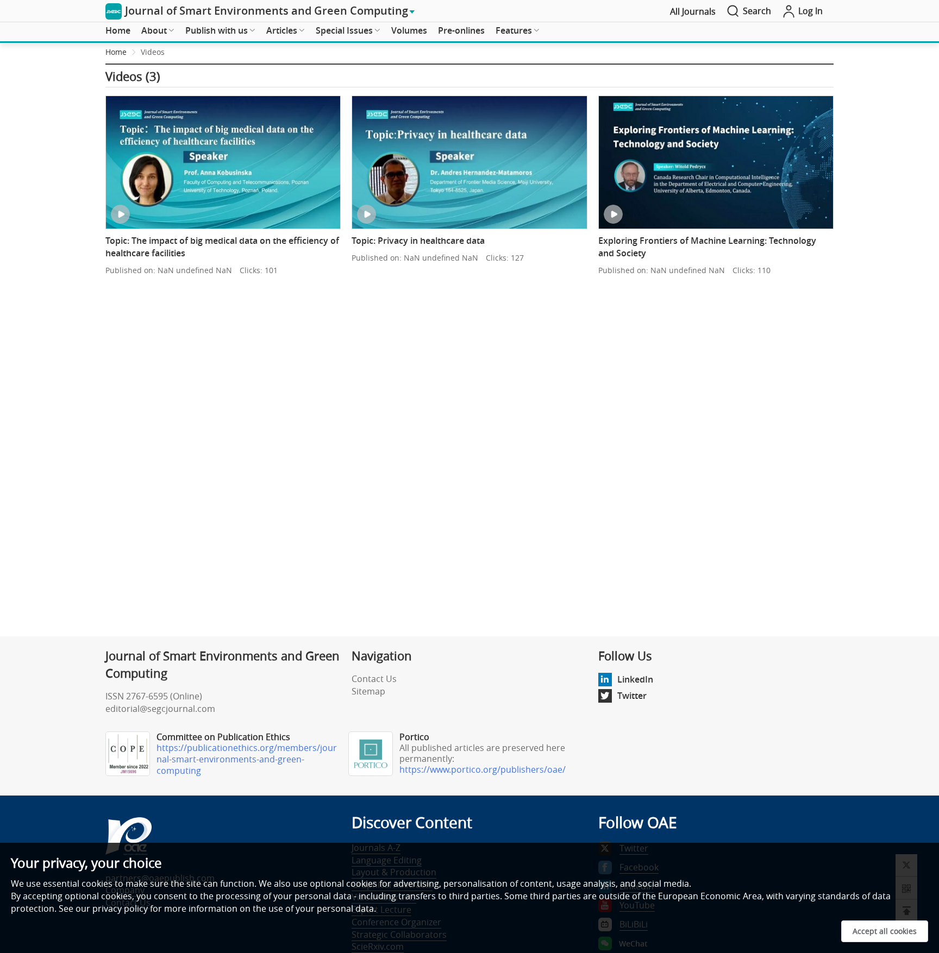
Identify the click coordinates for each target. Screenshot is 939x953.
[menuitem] (118, 31)
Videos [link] (153, 52)
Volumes (409, 30)
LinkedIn (635, 679)
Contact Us (374, 679)
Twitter (632, 696)
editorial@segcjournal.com (160, 709)
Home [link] (116, 52)
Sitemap (368, 691)
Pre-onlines (461, 30)
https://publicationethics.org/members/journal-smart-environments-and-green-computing (246, 759)
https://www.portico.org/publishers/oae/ (482, 769)
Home (117, 30)
